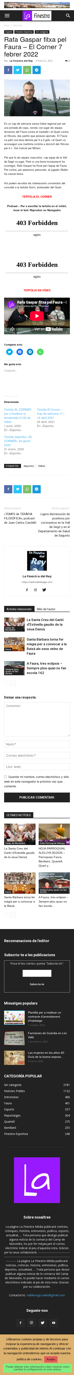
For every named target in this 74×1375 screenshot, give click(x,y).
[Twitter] (18, 70)
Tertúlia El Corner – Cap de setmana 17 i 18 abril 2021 (50, 413)
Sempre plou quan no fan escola (12, 671)
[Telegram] (36, 70)
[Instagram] (37, 590)
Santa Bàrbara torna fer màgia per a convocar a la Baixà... (19, 901)
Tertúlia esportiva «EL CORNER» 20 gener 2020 (18, 441)
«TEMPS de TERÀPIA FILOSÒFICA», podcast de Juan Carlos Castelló (20, 518)
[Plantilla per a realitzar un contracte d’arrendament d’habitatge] (14, 1017)
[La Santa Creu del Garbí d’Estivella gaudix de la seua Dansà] (14, 625)
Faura (8, 649)
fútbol (41, 465)
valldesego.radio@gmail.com (46, 1295)
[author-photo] (37, 570)
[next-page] (13, 683)
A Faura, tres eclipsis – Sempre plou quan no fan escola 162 (46, 668)
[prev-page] (6, 683)
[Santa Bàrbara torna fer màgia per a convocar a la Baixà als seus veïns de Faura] (14, 644)
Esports (17, 25)
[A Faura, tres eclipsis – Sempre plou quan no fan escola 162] (54, 883)
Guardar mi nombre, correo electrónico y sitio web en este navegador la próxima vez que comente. (36, 781)
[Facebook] (8, 70)
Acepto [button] (51, 1359)
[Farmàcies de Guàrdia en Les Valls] (14, 1038)
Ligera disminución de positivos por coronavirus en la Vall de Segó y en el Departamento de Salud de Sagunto (54, 524)
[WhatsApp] (27, 70)
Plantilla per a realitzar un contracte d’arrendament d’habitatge (44, 1016)
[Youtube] (54, 1323)
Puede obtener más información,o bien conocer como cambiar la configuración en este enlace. (37, 1368)
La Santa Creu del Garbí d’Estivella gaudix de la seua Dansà (45, 624)
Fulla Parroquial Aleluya (52, 843)
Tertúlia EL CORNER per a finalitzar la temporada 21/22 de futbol (17, 415)
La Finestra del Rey (21, 60)
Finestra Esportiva (24, 31)
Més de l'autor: (46, 609)
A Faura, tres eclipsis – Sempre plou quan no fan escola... (53, 901)
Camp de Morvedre (10, 628)
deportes (29, 465)
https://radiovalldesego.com (37, 582)
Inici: (6, 25)
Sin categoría (42, 31)
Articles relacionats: (19, 609)
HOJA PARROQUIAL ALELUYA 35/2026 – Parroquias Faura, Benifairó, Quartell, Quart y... (52, 857)
